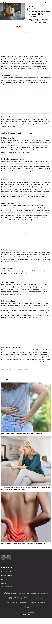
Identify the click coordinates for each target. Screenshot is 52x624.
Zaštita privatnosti (6, 568)
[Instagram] (46, 2)
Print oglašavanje (6, 575)
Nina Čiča (6, 27)
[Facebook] (42, 2)
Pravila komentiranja (7, 564)
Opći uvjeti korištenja (7, 587)
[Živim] (4, 1)
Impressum (4, 579)
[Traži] (39, 2)
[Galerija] (12, 11)
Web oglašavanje (6, 572)
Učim (27, 9)
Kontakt (3, 583)
